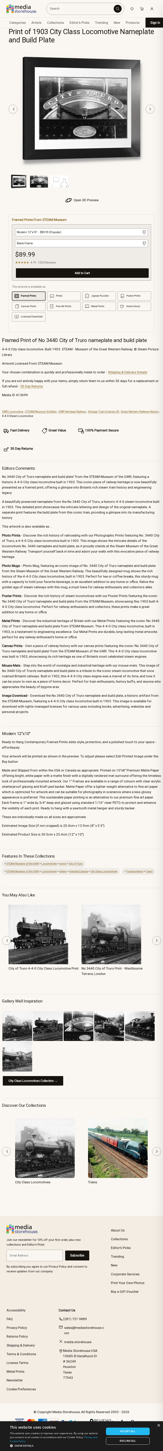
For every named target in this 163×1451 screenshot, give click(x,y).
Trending (101, 23)
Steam (63, 871)
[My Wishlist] (132, 8)
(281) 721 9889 (75, 1319)
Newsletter (15, 1380)
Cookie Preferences (21, 1389)
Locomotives (49, 863)
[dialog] (81, 1436)
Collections (55, 23)
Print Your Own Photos (128, 1283)
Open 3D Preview (86, 200)
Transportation (134, 871)
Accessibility (16, 1310)
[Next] (150, 109)
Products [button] (133, 23)
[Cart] (142, 8)
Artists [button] (36, 23)
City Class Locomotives (103, 871)
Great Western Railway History (140, 411)
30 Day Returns (31, 386)
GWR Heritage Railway (72, 411)
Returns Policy (17, 1336)
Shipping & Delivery (21, 1345)
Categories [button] (17, 23)
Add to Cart (82, 273)
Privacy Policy (17, 1328)
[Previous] (13, 109)
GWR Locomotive (12, 411)
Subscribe (77, 1255)
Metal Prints (15, 1371)
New (117, 23)
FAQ (10, 1319)
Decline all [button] (128, 1440)
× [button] (158, 1425)
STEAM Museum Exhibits (41, 411)
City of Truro (76, 863)
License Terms (17, 1363)
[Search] (118, 9)
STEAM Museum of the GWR (22, 863)
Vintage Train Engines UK (103, 411)
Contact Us (67, 1310)
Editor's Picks (79, 23)
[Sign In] (151, 8)
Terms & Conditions (21, 1354)
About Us (118, 1230)
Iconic (62, 863)
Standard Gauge (78, 871)
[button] (56, 1445)
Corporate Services (125, 1274)
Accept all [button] (127, 1431)
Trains (149, 871)
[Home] (25, 8)
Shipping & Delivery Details (127, 372)
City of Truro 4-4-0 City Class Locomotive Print (44, 968)
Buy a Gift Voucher (125, 1292)
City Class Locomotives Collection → (33, 1081)
